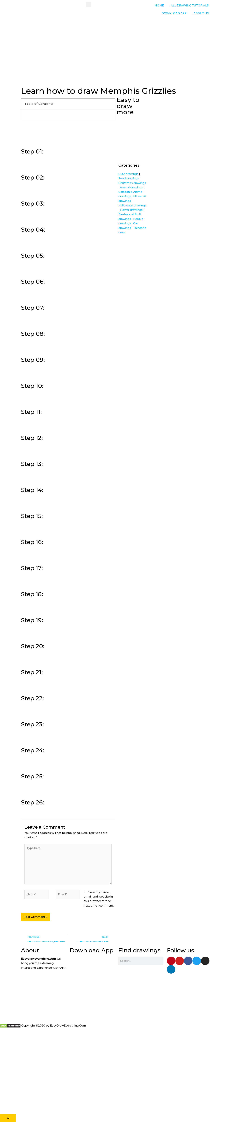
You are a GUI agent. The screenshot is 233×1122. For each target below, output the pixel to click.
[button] (88, 4)
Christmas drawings (132, 183)
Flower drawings (131, 210)
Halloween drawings (132, 205)
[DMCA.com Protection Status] (10, 1025)
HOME (159, 5)
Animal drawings (131, 187)
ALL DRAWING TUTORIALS (190, 5)
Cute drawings (128, 174)
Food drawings (128, 178)
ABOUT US (201, 13)
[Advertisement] (116, 59)
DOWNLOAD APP (174, 13)
